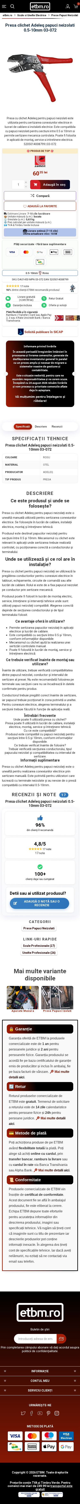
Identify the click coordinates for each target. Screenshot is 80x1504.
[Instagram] (57, 1413)
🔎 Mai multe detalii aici (51, 1170)
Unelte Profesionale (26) (39, 952)
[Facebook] (31, 1413)
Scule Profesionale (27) (39, 945)
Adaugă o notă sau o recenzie (42, 903)
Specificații (23, 426)
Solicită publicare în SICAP (43, 332)
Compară (42, 196)
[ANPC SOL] (28, 1496)
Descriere (41, 426)
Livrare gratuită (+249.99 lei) (26, 298)
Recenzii (57, 426)
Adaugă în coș (54, 184)
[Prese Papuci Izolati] (57, 997)
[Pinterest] (48, 1413)
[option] (23, 1001)
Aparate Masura (22, 1010)
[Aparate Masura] (23, 997)
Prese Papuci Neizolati (39, 928)
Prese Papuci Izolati (57, 1010)
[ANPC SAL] (51, 1496)
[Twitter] (23, 1413)
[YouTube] (40, 1413)
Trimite (61, 1339)
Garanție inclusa (22, 305)
